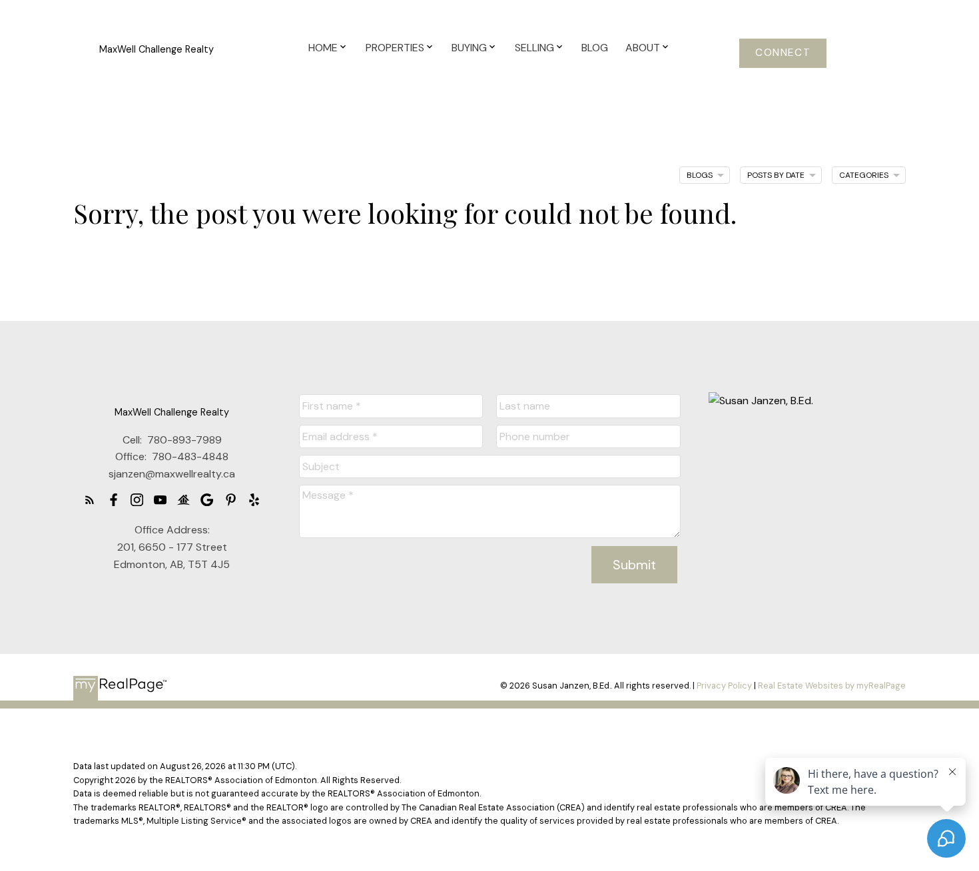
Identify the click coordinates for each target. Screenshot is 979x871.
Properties (395, 48)
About (642, 48)
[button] (782, 53)
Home (323, 48)
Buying (469, 48)
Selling (534, 48)
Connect (783, 53)
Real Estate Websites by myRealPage (832, 685)
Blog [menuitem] (594, 48)
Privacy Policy (724, 685)
